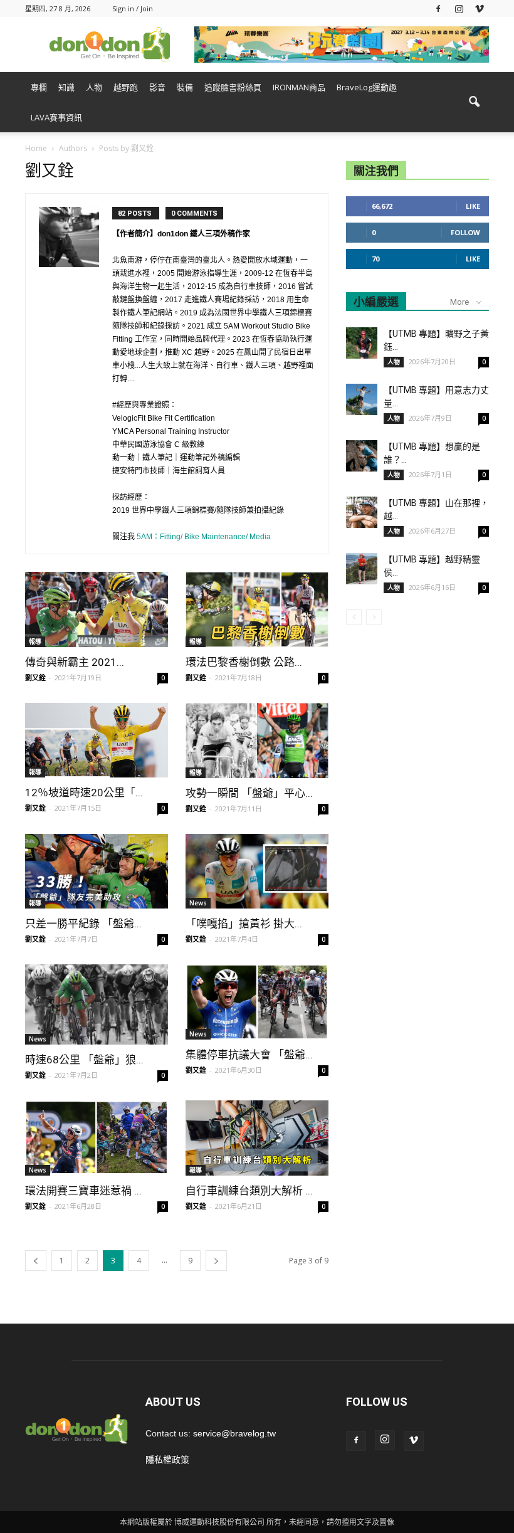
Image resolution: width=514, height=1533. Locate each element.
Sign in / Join (132, 8)
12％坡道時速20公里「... (84, 792)
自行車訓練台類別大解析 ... (249, 1190)
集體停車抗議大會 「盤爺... (249, 1054)
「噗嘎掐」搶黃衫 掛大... (244, 923)
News (198, 902)
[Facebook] (438, 8)
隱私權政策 (167, 1460)
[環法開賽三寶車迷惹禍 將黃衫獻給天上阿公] (96, 1138)
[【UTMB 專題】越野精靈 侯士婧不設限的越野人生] (361, 568)
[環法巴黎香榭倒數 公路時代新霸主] (257, 609)
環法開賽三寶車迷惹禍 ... (83, 1190)
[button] (474, 102)
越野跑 (125, 87)
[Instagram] (458, 8)
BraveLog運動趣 (367, 87)
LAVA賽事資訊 (56, 117)
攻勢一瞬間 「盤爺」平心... (249, 793)
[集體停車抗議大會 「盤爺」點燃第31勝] (257, 1002)
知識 (66, 87)
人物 (94, 87)
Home (36, 148)
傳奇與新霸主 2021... (74, 662)
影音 (157, 87)
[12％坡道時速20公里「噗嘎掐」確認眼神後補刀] (96, 740)
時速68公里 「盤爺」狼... (84, 1059)
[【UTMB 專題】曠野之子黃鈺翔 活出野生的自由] (361, 343)
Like (473, 206)
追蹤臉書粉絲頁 (232, 87)
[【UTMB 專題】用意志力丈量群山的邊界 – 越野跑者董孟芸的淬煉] (361, 399)
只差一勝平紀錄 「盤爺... (83, 923)
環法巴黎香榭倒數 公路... (244, 662)
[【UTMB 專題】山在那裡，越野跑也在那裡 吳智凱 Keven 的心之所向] (361, 512)
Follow (465, 232)
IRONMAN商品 (299, 87)
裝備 (185, 87)
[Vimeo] (479, 8)
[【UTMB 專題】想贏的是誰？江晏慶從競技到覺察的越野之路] (361, 455)
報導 (35, 641)
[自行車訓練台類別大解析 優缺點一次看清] (257, 1138)
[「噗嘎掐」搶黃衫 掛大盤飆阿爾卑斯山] (257, 871)
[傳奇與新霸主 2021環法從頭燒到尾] (96, 609)
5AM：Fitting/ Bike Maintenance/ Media (204, 536)
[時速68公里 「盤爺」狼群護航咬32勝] (96, 1004)
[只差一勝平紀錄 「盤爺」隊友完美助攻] (96, 871)
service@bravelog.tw (234, 1433)
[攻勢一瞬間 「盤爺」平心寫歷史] (257, 740)
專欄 (39, 87)
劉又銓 (35, 677)
